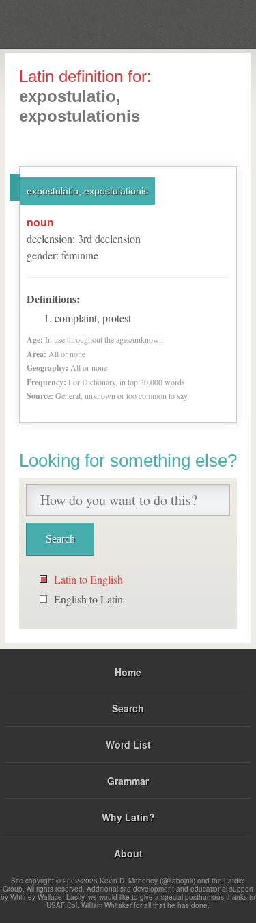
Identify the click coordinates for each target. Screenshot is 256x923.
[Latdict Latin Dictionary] (211, 23)
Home (128, 672)
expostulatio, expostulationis (87, 190)
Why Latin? (128, 817)
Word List (128, 744)
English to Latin (88, 599)
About (128, 853)
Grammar (128, 781)
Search (128, 708)
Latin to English (88, 579)
